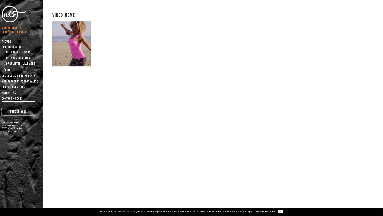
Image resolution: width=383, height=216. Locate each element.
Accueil (7, 41)
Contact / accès (12, 98)
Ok (280, 211)
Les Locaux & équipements (18, 75)
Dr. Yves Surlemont (19, 58)
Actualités (9, 92)
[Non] (379, 211)
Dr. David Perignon (18, 52)
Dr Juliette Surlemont (20, 63)
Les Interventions (13, 87)
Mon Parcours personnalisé (20, 81)
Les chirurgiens (12, 47)
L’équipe (7, 70)
